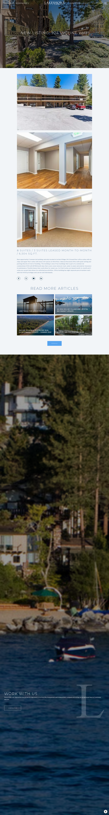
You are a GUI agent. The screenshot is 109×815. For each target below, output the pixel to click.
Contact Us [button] (12, 708)
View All (54, 343)
